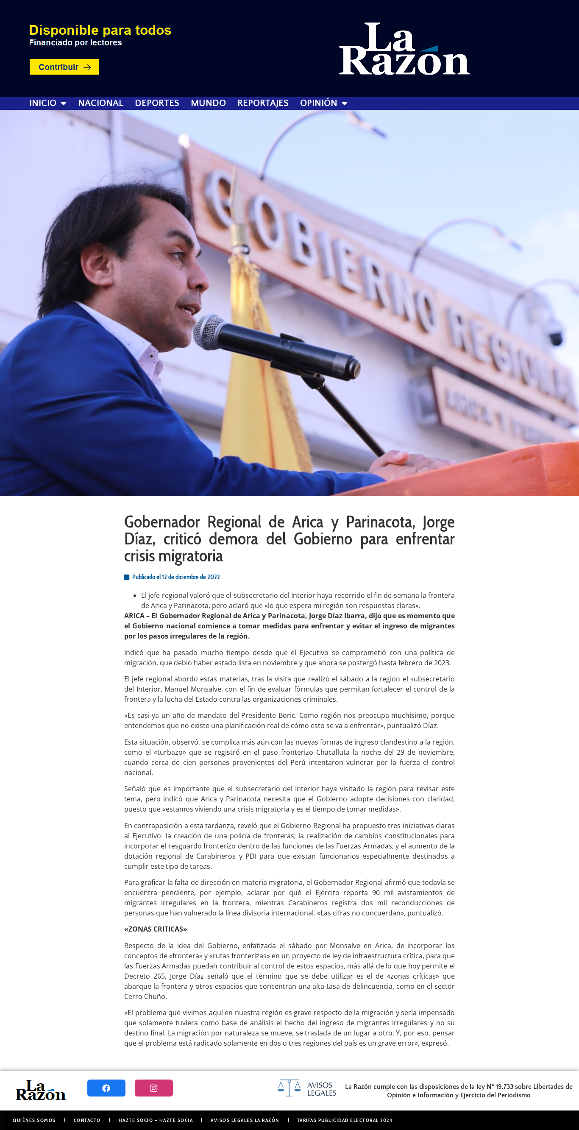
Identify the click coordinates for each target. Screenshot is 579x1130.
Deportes (157, 103)
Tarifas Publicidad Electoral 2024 (345, 1120)
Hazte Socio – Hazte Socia (156, 1120)
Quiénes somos (34, 1120)
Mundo (208, 103)
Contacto (87, 1120)
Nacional (100, 103)
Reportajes (263, 103)
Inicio (42, 103)
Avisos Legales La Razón (245, 1120)
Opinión (318, 103)
